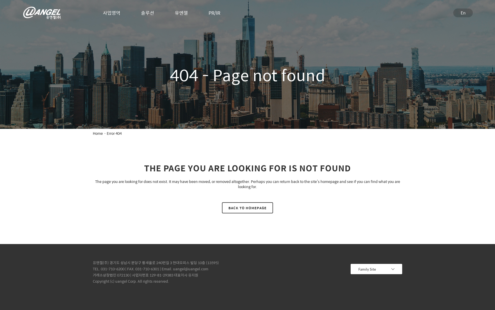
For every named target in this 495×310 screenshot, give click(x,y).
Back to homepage (247, 208)
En (463, 13)
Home (98, 133)
